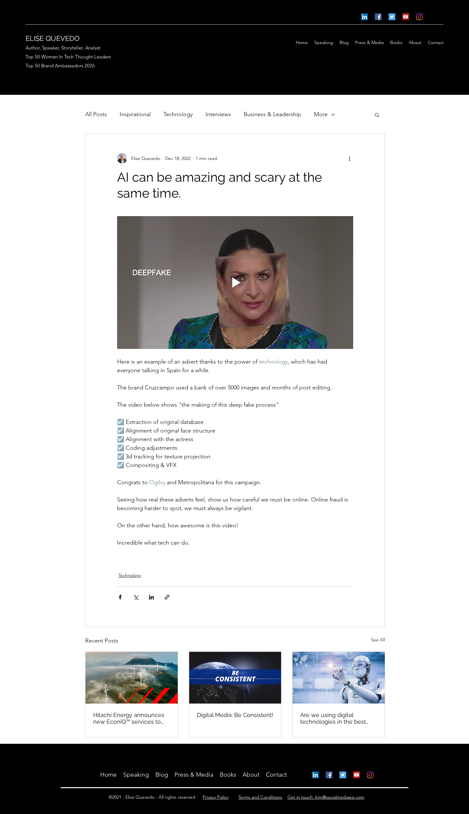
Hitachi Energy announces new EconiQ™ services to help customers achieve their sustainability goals (128, 718)
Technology (178, 114)
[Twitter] (392, 16)
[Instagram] (419, 16)
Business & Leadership (272, 114)
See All (378, 640)
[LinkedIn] (364, 16)
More (321, 114)
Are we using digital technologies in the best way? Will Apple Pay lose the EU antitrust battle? (334, 718)
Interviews (218, 114)
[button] (377, 114)
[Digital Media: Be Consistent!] (235, 678)
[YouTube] (405, 16)
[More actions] (349, 158)
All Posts (96, 114)
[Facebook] (378, 16)
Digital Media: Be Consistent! (235, 715)
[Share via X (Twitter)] (136, 597)
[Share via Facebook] (120, 597)
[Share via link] (167, 597)
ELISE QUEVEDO (53, 38)
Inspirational (135, 114)
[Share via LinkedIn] (151, 597)
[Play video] (235, 282)
